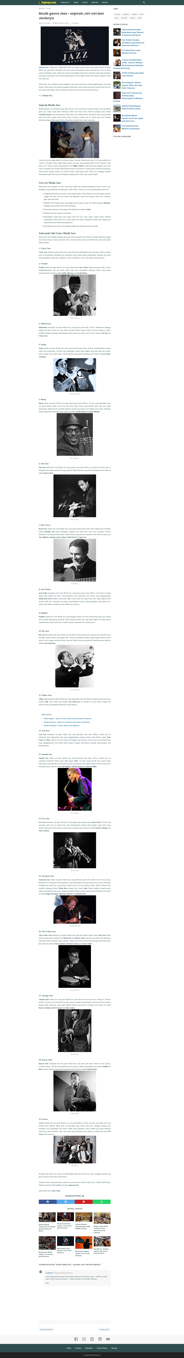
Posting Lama (104, 1329)
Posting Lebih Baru (46, 1329)
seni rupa (117, 14)
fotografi (134, 14)
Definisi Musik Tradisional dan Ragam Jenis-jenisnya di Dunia (47, 1228)
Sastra (85, 2)
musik (58, 1185)
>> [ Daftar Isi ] (45, 95)
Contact (78, 1348)
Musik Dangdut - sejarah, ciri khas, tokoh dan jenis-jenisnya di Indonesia (68, 718)
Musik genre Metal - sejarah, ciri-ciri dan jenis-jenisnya (46, 1254)
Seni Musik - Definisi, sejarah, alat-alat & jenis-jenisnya (101, 1251)
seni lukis (124, 18)
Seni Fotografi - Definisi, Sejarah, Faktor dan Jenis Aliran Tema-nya (132, 85)
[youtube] (108, 1341)
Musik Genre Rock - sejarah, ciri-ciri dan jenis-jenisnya (64, 1226)
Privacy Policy (102, 1348)
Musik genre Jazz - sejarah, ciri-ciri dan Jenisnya (64, 1250)
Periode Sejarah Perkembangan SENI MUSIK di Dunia (82, 1226)
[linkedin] (100, 1341)
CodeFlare (49, 1273)
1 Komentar (74, 23)
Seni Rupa (65, 2)
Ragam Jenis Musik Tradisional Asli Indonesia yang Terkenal (101, 1229)
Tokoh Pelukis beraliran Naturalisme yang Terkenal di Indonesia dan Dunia (132, 32)
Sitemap (114, 1348)
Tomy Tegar (46, 23)
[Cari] (144, 3)
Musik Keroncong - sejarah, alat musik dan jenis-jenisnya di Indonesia (67, 722)
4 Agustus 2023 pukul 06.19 (63, 1273)
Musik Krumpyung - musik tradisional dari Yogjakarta (62, 725)
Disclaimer (89, 1348)
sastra (116, 18)
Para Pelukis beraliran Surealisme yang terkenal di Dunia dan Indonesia (133, 42)
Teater (105, 2)
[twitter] (66, 1202)
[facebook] (48, 1202)
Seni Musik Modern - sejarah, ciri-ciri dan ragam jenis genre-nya (132, 118)
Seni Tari (94, 2)
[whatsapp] (102, 1202)
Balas (47, 1283)
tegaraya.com (43, 67)
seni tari (132, 18)
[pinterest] (84, 1202)
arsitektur (126, 14)
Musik (76, 2)
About (69, 1348)
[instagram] (84, 1341)
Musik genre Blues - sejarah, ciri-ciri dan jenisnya (82, 1253)
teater (139, 18)
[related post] (47, 1217)
